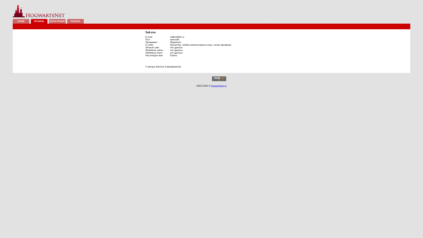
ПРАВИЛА (75, 21)
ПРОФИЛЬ (39, 21)
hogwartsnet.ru (219, 85)
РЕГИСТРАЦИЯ (57, 21)
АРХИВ (20, 21)
